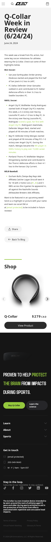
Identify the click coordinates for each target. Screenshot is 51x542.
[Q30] (21, 4)
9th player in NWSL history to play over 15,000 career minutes (27, 149)
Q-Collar (11, 316)
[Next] (47, 299)
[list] (25, 299)
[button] (25, 423)
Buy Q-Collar (14, 405)
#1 (33, 183)
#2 (36, 183)
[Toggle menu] (3, 4)
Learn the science (33, 405)
